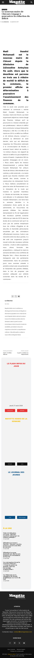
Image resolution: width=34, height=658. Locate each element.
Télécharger (22, 517)
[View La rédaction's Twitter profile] (16, 296)
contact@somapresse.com (23, 632)
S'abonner (10, 410)
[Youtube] (24, 643)
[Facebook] (3, 26)
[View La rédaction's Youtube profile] (19, 296)
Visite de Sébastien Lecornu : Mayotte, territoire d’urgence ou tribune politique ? (11, 535)
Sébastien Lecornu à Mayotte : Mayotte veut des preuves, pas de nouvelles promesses (12, 545)
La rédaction (9, 300)
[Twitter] (7, 26)
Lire (22, 464)
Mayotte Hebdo (12, 654)
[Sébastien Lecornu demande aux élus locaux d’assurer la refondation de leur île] (25, 555)
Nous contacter (11, 649)
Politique (4, 9)
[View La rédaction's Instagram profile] (13, 296)
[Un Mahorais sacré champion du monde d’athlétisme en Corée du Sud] (25, 577)
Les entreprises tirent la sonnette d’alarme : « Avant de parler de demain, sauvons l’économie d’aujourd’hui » (11, 566)
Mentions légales (21, 649)
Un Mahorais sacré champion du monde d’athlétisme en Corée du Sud (11, 577)
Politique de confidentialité (17, 651)
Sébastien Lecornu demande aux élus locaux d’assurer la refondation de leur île (11, 555)
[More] (11, 26)
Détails (22, 410)
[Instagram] (14, 643)
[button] (3, 2)
